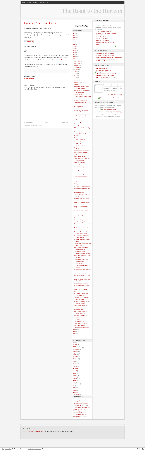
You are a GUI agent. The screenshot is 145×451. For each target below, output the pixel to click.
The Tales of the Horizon (102, 60)
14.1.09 (32, 70)
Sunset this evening (79, 192)
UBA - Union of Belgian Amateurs (34, 431)
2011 (74, 54)
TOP (143, 449)
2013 (74, 50)
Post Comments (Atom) (36, 125)
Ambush (98, 44)
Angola (74, 373)
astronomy (75, 389)
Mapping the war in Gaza (80, 289)
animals (75, 377)
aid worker (75, 360)
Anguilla (75, 375)
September (77, 67)
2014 (74, 48)
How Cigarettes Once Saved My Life (105, 42)
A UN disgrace (78, 135)
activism (75, 346)
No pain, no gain (78, 122)
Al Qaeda (75, 368)
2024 (74, 37)
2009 (74, 59)
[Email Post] (38, 70)
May (75, 76)
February (77, 82)
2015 (74, 46)
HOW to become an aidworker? (104, 70)
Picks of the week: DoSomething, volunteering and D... (81, 265)
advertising (76, 349)
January (76, 84)
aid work (75, 358)
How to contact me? (79, 321)
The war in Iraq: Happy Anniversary (105, 55)
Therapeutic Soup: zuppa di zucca (40, 23)
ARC (74, 382)
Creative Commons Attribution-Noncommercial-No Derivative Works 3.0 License (108, 112)
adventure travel (77, 347)
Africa (74, 354)
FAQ (48, 2)
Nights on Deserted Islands (103, 35)
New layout (77, 319)
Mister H (76, 291)
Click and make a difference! (81, 327)
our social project (61, 60)
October (76, 65)
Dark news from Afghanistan (81, 150)
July (75, 71)
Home (46, 122)
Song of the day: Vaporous (81, 283)
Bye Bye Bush (77, 184)
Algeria (74, 371)
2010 (74, 56)
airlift (74, 365)
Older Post (65, 122)
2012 (74, 52)
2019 (74, 42)
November (77, 63)
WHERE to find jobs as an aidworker (105, 75)
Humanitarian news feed (80, 323)
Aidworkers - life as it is (80, 273)
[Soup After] (28, 51)
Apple (74, 380)
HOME (23, 2)
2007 (74, 331)
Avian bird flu (76, 394)
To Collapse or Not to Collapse (82, 186)
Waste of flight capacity (80, 156)
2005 (74, 336)
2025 (74, 35)
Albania (75, 370)
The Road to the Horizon (92, 10)
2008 (74, 329)
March (76, 80)
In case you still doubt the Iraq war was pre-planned (109, 57)
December (77, 61)
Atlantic (75, 390)
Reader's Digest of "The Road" (104, 31)
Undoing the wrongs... (79, 174)
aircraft (75, 363)
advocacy (75, 351)
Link (36, 70)
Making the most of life (80, 145)
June (75, 73)
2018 (74, 44)
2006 (74, 334)
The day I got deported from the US (105, 53)
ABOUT (29, 2)
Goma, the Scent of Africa (102, 40)
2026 (74, 33)
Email (121, 94)
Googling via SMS (78, 148)
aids (74, 361)
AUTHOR (35, 2)
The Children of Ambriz (101, 36)
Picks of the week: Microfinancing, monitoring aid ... (82, 96)
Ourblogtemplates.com (34, 449)
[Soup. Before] (29, 42)
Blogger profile (115, 94)
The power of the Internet (80, 100)
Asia (74, 387)
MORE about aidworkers (102, 77)
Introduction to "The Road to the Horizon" (106, 33)
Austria (75, 392)
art (73, 385)
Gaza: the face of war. (79, 218)
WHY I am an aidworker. (102, 68)
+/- (23, 435)
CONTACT (42, 2)
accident (75, 344)
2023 (74, 40)
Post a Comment (29, 79)
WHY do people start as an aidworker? (106, 73)
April (75, 78)
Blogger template (6, 449)
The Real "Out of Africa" (102, 38)
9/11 (74, 342)
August (76, 69)
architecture (76, 384)
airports (75, 366)
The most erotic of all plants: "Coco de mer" (107, 59)
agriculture (75, 356)
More (109, 94)
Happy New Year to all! (80, 325)
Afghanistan (76, 353)
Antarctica (75, 378)
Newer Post (28, 122)
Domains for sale (78, 309)
